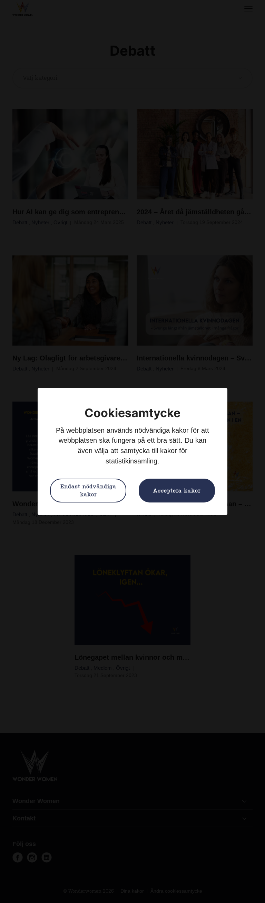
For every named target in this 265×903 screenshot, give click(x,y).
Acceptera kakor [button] (176, 491)
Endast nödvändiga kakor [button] (88, 490)
